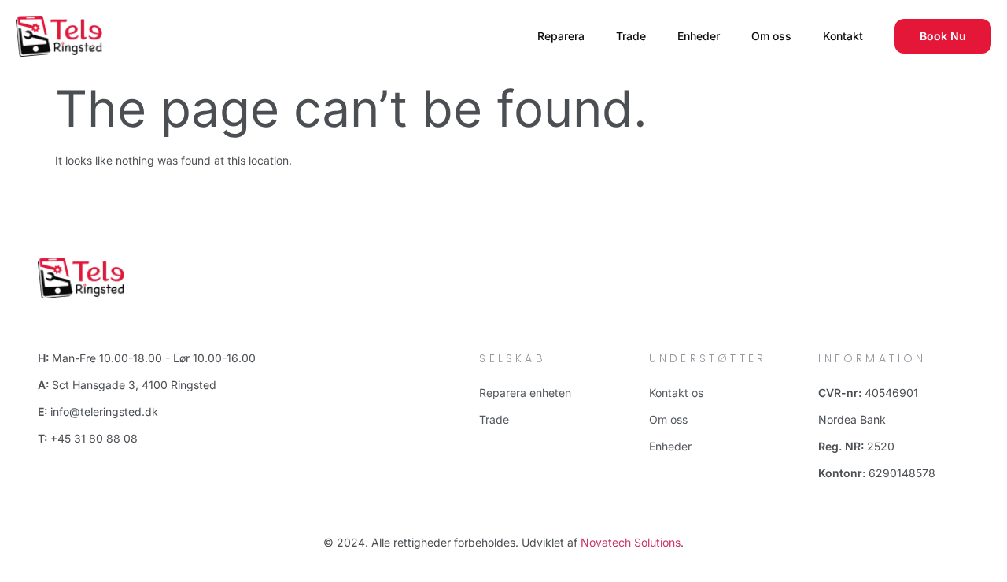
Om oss (771, 36)
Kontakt (843, 36)
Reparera (561, 36)
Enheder (698, 36)
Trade (631, 36)
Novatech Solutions (631, 542)
